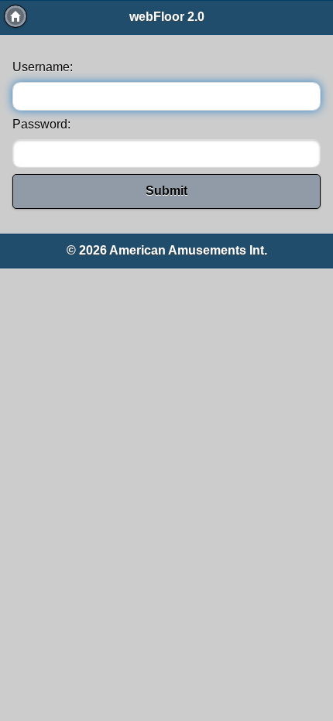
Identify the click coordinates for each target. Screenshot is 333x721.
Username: (42, 66)
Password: (41, 124)
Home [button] (15, 16)
